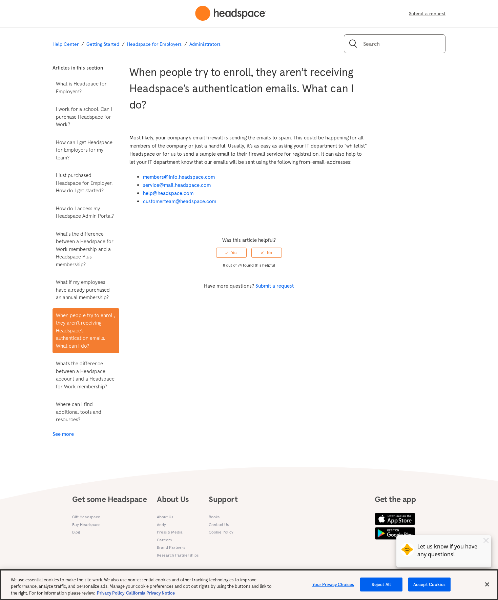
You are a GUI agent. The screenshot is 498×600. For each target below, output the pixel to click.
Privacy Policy (110, 593)
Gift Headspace (86, 516)
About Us (165, 516)
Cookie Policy (221, 532)
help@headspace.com (168, 193)
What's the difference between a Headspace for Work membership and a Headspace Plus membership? (84, 249)
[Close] (487, 584)
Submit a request (427, 14)
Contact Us (219, 524)
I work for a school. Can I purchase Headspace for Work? (84, 117)
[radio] (231, 253)
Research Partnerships (178, 555)
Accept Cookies (429, 584)
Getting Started (102, 44)
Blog (76, 532)
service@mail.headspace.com (177, 185)
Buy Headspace (86, 524)
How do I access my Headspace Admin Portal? (85, 212)
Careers (164, 539)
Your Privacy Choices (333, 584)
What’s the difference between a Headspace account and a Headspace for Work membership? (85, 375)
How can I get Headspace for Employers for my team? (84, 150)
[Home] (231, 13)
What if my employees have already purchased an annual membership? (83, 290)
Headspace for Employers (154, 44)
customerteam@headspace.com (179, 201)
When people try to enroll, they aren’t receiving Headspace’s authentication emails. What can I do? (85, 330)
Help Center (66, 44)
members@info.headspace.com (179, 177)
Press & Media (170, 532)
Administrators (205, 44)
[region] (249, 585)
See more (63, 434)
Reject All (381, 584)
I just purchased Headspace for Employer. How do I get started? (84, 183)
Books (214, 516)
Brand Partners (171, 547)
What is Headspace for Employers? (81, 87)
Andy (161, 524)
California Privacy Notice (150, 593)
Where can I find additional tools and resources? (78, 412)
